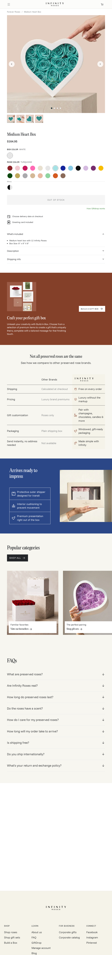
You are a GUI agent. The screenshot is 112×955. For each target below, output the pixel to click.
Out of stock (56, 199)
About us (37, 932)
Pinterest (91, 942)
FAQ (34, 937)
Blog (34, 953)
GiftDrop (36, 942)
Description (13, 250)
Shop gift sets (12, 937)
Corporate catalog (69, 937)
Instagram (92, 937)
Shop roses (10, 932)
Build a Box (10, 942)
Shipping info (14, 259)
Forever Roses (13, 11)
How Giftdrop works (96, 208)
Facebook (92, 932)
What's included (15, 234)
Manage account (41, 948)
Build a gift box (90, 309)
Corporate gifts (67, 932)
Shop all (15, 557)
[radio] (10, 155)
